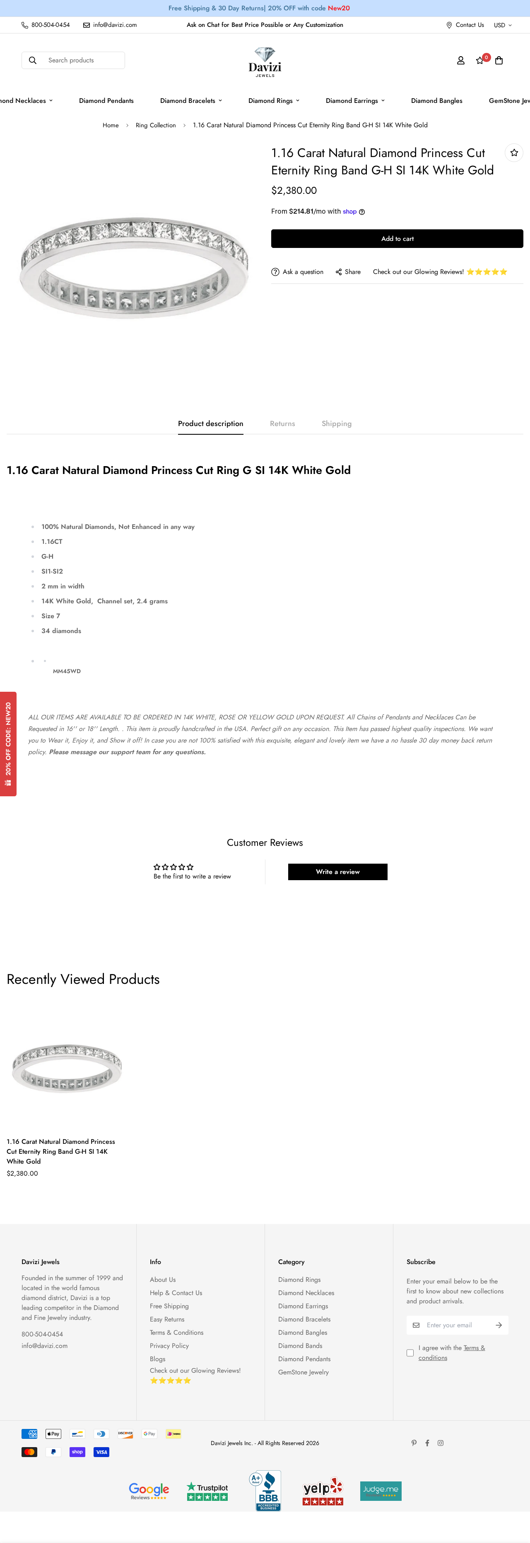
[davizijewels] (265, 60)
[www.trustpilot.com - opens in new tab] (207, 1491)
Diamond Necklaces (306, 1293)
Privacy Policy (169, 1345)
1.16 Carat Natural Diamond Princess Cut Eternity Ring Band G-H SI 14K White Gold (61, 1151)
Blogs (157, 1359)
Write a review (338, 871)
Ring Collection (156, 125)
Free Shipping (169, 1306)
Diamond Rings (270, 100)
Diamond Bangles (437, 100)
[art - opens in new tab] (149, 1491)
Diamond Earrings (352, 100)
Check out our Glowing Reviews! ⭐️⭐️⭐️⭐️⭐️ (440, 271)
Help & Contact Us (176, 1293)
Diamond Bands (300, 1345)
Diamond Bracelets (187, 100)
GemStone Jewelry (303, 1372)
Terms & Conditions (176, 1332)
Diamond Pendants (106, 100)
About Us (163, 1279)
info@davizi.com (44, 1345)
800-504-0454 (42, 1334)
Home (111, 125)
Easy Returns (167, 1319)
